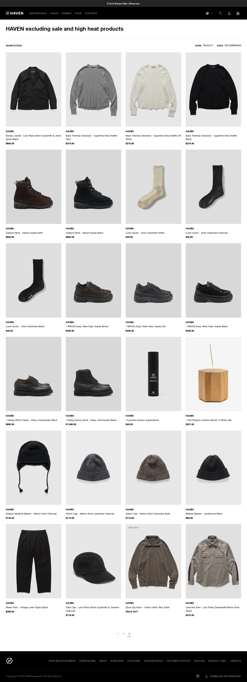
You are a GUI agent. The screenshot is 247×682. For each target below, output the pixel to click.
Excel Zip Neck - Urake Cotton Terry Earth (148, 607)
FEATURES (91, 13)
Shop (78, 13)
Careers (235, 660)
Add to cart (50, 137)
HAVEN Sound (87, 660)
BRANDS (66, 13)
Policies (199, 660)
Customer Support (178, 660)
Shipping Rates (153, 660)
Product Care (217, 660)
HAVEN (54, 13)
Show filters (14, 45)
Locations (133, 660)
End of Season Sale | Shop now (123, 3)
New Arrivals (38, 13)
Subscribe (117, 660)
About (103, 660)
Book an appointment (62, 660)
